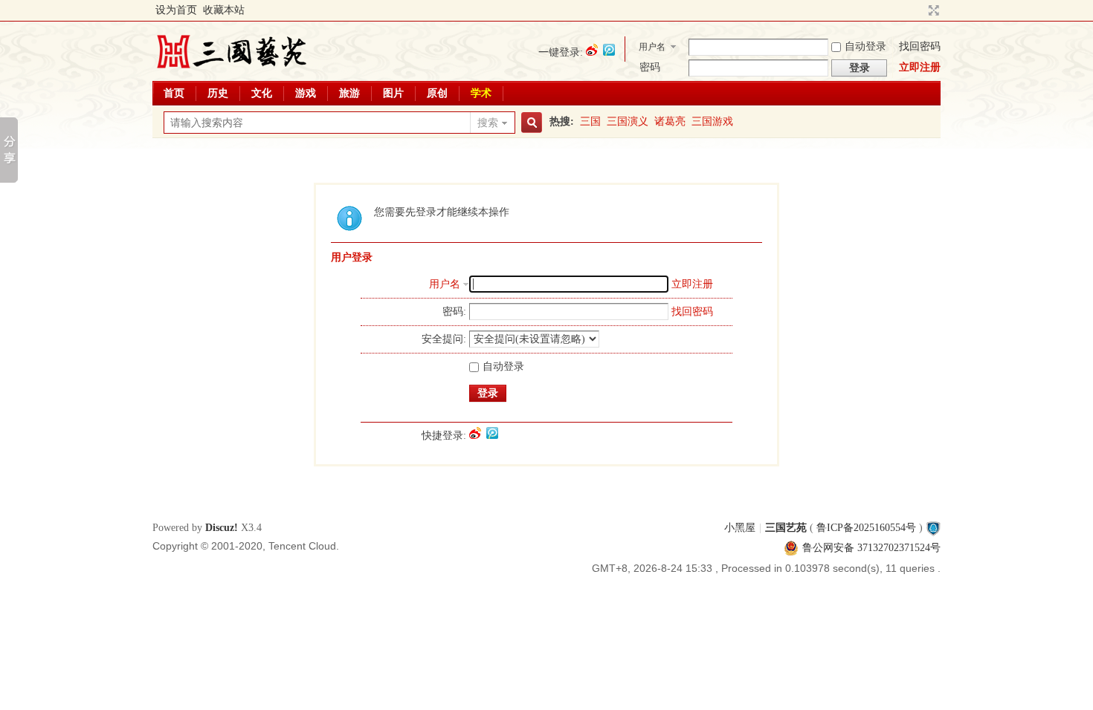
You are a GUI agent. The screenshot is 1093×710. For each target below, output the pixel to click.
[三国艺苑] (231, 70)
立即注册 (920, 67)
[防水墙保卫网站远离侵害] (933, 527)
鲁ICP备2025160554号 (866, 527)
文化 (261, 93)
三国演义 (627, 121)
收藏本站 (224, 10)
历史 (217, 93)
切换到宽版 (932, 10)
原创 (437, 93)
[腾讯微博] (609, 50)
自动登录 (865, 46)
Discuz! (221, 527)
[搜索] (529, 122)
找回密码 (920, 46)
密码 (649, 67)
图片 (393, 93)
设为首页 (176, 10)
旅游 (349, 93)
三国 (590, 121)
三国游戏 (712, 121)
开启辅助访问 (919, 10)
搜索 (487, 122)
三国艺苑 (786, 527)
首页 (174, 93)
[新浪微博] (592, 50)
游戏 (305, 93)
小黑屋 (739, 527)
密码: (454, 311)
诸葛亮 (670, 121)
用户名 (652, 47)
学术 (481, 93)
